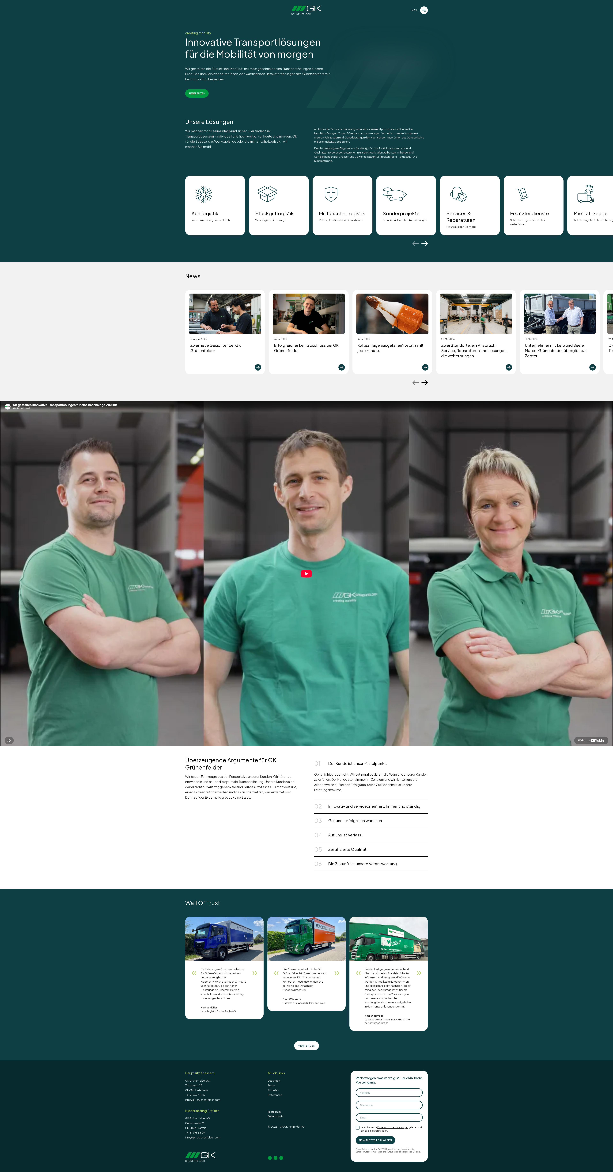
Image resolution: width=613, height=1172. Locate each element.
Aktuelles (273, 1090)
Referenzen (275, 1095)
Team (271, 1085)
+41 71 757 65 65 (195, 1095)
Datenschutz (275, 1116)
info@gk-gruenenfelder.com (202, 1099)
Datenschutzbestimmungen (392, 1127)
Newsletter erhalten (375, 1140)
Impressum (274, 1111)
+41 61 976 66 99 (195, 1132)
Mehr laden (306, 1045)
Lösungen (274, 1080)
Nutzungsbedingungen (398, 1152)
